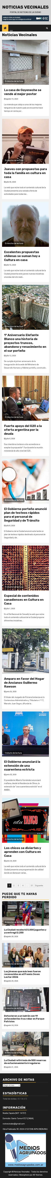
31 (32, 885)
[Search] (47, 28)
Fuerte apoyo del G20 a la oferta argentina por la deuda (23, 430)
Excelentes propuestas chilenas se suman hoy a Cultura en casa (22, 256)
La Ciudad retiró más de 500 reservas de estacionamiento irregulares (25, 1061)
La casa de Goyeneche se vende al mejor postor (22, 92)
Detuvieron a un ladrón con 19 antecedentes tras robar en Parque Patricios (24, 1019)
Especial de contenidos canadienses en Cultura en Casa (24, 599)
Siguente (39, 885)
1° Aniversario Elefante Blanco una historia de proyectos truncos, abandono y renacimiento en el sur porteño (25, 342)
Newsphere (24, 1175)
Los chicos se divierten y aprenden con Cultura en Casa (22, 852)
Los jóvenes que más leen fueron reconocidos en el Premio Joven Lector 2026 (22, 974)
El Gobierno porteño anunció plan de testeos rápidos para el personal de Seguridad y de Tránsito (25, 514)
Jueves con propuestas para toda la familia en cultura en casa (25, 173)
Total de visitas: (10, 1099)
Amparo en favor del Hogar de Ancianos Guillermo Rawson (24, 682)
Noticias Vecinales (25, 7)
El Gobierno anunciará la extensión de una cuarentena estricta (22, 765)
